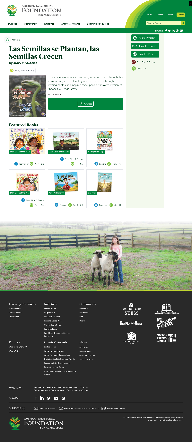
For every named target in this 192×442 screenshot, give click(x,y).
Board (82, 320)
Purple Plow (49, 312)
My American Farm (52, 316)
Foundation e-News (48, 408)
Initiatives (49, 23)
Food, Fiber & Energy (24, 70)
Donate (181, 14)
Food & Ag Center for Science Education (57, 334)
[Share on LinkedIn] (173, 30)
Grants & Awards (70, 23)
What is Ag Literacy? (18, 346)
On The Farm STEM (52, 324)
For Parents (14, 316)
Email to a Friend (147, 46)
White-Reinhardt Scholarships (57, 354)
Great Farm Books (87, 355)
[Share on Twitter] (169, 31)
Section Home (50, 308)
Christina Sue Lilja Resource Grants (59, 358)
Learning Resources (98, 23)
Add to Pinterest (147, 37)
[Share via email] (181, 31)
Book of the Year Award (54, 367)
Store (170, 14)
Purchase (87, 104)
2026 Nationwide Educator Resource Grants (60, 372)
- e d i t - (190, 3)
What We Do (14, 350)
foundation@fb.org (80, 390)
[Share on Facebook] (166, 30)
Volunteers (84, 312)
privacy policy (153, 420)
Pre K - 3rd (141, 68)
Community (30, 23)
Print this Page (146, 54)
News (149, 14)
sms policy (179, 420)
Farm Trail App (50, 328)
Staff (81, 316)
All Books (16, 39)
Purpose (12, 23)
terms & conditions (167, 420)
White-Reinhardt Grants (54, 350)
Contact (160, 14)
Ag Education (85, 351)
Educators (83, 308)
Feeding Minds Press (53, 320)
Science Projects (86, 359)
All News (83, 346)
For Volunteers (15, 312)
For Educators (15, 308)
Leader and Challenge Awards (57, 363)
